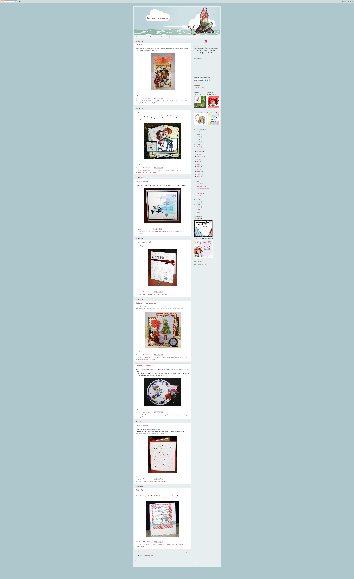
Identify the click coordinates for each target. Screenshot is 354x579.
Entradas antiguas (182, 551)
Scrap (174, 101)
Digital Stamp (150, 101)
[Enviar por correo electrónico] (155, 98)
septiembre (200, 156)
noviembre (200, 151)
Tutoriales (174, 37)
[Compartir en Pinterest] (162, 98)
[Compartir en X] (158, 98)
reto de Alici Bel (161, 373)
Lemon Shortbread (176, 357)
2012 (197, 207)
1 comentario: (147, 229)
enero (199, 176)
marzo (199, 171)
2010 (197, 212)
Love (138, 112)
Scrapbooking (180, 101)
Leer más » (139, 95)
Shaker (142, 103)
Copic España (160, 309)
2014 (197, 202)
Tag (155, 103)
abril (198, 169)
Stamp (185, 231)
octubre (199, 154)
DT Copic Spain (161, 101)
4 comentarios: (147, 292)
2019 (197, 139)
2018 (197, 142)
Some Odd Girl (149, 103)
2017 (197, 144)
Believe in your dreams (146, 303)
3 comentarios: (147, 354)
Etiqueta (169, 101)
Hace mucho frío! (143, 242)
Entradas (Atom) (148, 555)
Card (153, 170)
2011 (197, 209)
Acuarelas (144, 231)
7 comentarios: (147, 167)
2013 (197, 204)
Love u (139, 45)
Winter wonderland (144, 366)
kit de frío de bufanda (170, 498)
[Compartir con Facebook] (160, 98)
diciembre (200, 149)
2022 (197, 132)
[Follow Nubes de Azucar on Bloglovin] (202, 81)
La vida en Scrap (150, 294)
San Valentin (173, 170)
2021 (197, 134)
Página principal (141, 37)
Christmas (151, 231)
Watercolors (139, 233)
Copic (143, 101)
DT (155, 101)
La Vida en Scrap (150, 498)
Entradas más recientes (145, 551)
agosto (199, 159)
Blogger (197, 563)
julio (198, 161)
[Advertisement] (206, 295)
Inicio (165, 551)
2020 (197, 137)
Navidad (164, 231)
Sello (181, 231)
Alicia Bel (144, 170)
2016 (197, 147)
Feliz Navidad (142, 181)
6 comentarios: (147, 412)
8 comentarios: (147, 98)
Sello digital (148, 172)
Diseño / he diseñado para (159, 37)
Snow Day (140, 490)
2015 (197, 199)
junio (198, 164)
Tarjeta (154, 172)
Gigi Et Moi (158, 231)
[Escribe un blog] (157, 98)
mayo (199, 166)
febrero (199, 174)
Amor (149, 170)
